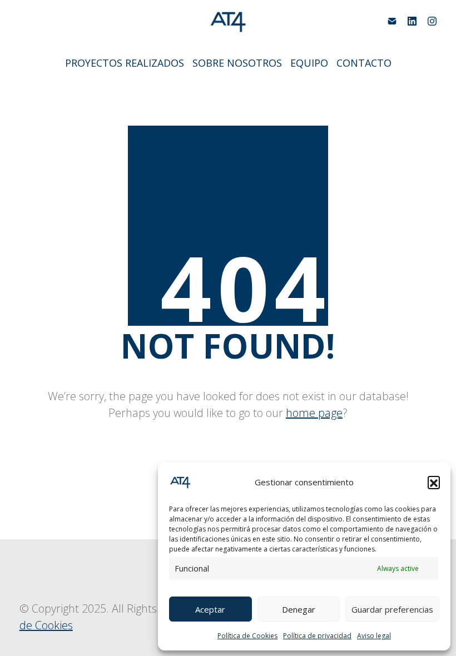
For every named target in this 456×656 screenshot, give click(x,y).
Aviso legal (374, 635)
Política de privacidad (317, 635)
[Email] (392, 21)
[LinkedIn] (412, 21)
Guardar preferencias (392, 609)
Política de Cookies (247, 635)
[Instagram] (432, 21)
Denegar (298, 609)
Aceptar (210, 609)
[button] (433, 482)
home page (314, 412)
